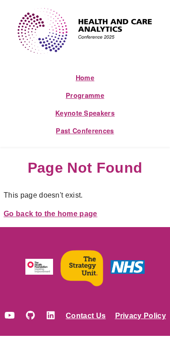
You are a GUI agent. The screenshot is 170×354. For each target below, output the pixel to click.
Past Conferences (85, 130)
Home (85, 77)
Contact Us (86, 316)
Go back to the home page (50, 214)
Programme (85, 95)
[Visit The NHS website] (128, 268)
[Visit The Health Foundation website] (39, 268)
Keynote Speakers (85, 112)
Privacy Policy (140, 316)
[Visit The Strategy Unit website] (81, 268)
